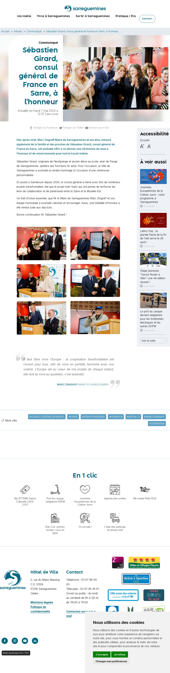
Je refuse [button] (119, 654)
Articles (18, 31)
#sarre (73, 416)
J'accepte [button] (102, 654)
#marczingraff (154, 416)
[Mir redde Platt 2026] (145, 483)
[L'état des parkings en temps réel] (115, 511)
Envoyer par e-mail (99, 127)
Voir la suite (148, 340)
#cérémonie (157, 423)
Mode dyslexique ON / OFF (16, 653)
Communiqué (34, 31)
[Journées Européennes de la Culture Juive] (85, 483)
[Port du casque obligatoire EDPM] (55, 483)
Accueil (5, 31)
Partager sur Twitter (73, 127)
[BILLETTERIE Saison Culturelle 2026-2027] (25, 483)
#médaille (133, 416)
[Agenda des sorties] (115, 483)
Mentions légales (42, 602)
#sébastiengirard (93, 416)
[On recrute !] (85, 511)
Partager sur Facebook (45, 127)
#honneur (116, 416)
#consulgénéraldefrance (46, 416)
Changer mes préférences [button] (111, 661)
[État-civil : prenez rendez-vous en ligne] (55, 511)
